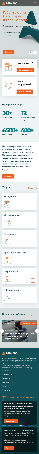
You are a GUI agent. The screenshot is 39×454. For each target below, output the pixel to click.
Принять (9, 448)
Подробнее (8, 176)
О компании (7, 382)
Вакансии (8, 52)
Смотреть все (32, 188)
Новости (5, 386)
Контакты (6, 390)
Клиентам (6, 378)
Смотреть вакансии (25, 70)
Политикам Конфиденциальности (15, 442)
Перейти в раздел (25, 92)
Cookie (30, 442)
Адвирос (9, 3)
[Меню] (35, 3)
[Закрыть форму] (36, 402)
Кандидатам (7, 374)
